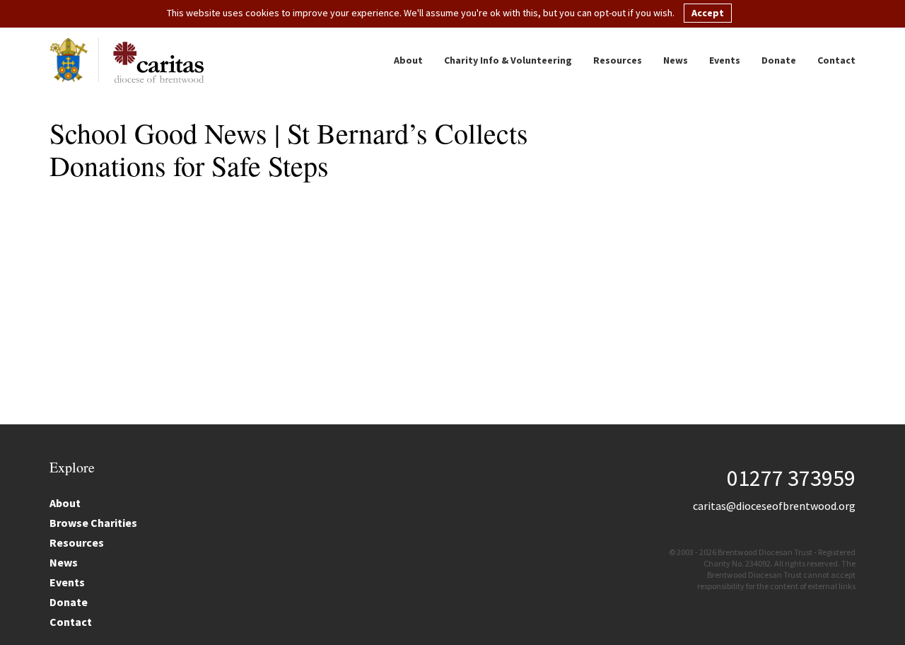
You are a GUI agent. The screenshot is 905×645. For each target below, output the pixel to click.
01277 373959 (791, 478)
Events (724, 60)
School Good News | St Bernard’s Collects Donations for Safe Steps (288, 149)
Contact (836, 60)
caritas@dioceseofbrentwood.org (774, 505)
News (675, 60)
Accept (707, 12)
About (408, 60)
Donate (778, 60)
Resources (617, 60)
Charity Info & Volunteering (508, 60)
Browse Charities (93, 522)
